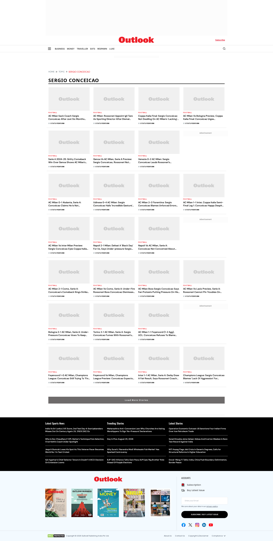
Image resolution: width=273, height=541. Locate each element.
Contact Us (180, 536)
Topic (62, 71)
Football (52, 112)
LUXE (111, 49)
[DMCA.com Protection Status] (56, 536)
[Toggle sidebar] (49, 49)
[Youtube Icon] (211, 525)
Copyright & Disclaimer (198, 536)
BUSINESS (60, 49)
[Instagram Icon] (197, 525)
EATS (92, 49)
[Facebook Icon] (183, 525)
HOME (51, 71)
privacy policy (212, 506)
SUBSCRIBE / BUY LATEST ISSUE (204, 514)
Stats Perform (57, 123)
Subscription (194, 485)
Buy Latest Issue (196, 490)
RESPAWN (102, 49)
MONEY (71, 49)
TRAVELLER (82, 49)
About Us (168, 536)
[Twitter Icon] (190, 525)
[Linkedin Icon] (204, 525)
